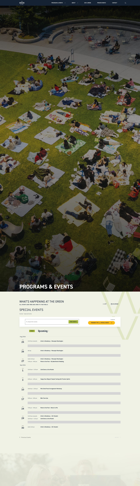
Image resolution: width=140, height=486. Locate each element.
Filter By (113, 319)
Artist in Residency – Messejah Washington (51, 341)
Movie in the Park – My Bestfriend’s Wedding (52, 361)
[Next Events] (27, 331)
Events (21, 314)
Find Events (73, 321)
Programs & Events (57, 3)
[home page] (21, 3)
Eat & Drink (87, 3)
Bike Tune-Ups (44, 398)
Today (32, 331)
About (74, 3)
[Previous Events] (25, 331)
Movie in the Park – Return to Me (49, 407)
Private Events (101, 3)
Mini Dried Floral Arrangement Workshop (51, 388)
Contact (114, 3)
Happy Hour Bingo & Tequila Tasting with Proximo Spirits (55, 379)
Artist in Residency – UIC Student (49, 416)
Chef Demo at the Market (47, 369)
